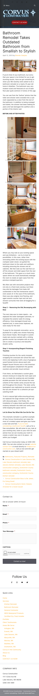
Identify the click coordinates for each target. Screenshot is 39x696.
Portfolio (6, 619)
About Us (6, 653)
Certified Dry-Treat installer (14, 616)
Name (6, 506)
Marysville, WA (9, 637)
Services (6, 601)
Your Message (9, 531)
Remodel (31, 457)
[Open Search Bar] (34, 5)
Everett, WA (8, 631)
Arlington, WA (9, 628)
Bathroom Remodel (11, 607)
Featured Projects (20, 457)
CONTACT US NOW (19, 22)
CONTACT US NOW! (10, 659)
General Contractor (11, 610)
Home (5, 598)
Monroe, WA (8, 640)
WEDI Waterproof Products (14, 613)
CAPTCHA (7, 547)
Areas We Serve (8, 625)
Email (6, 514)
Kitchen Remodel (10, 604)
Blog (4, 656)
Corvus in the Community (12, 650)
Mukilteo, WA (9, 644)
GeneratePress (29, 693)
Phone (6, 523)
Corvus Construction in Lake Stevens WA (20, 459)
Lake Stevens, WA (11, 634)
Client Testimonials (10, 622)
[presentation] (16, 552)
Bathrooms (9, 457)
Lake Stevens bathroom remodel (15, 462)
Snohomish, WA (10, 647)
